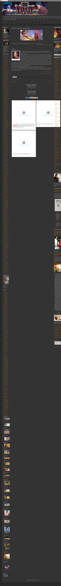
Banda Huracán (6, 69)
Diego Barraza (6, 98)
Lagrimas (56, 110)
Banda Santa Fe (6, 73)
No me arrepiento (57, 136)
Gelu (55, 99)
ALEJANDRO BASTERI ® (25, 128)
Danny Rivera (6, 95)
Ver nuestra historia (6, 420)
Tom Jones (6, 255)
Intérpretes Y (6, 383)
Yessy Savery (6, 269)
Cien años (56, 69)
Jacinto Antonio (6, 136)
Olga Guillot (6, 197)
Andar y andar (57, 65)
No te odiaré (56, 137)
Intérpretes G (6, 366)
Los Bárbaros (6, 159)
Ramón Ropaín (6, 223)
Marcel (5, 179)
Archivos (33, 24)
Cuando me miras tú (58, 71)
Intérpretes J (6, 368)
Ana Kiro (5, 62)
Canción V (6, 329)
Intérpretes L (6, 371)
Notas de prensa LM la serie (6, 397)
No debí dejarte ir (57, 135)
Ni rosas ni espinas (57, 134)
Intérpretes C (6, 359)
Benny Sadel (6, 74)
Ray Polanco (6, 232)
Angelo (5, 66)
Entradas (56, 342)
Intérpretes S (6, 378)
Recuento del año (6, 477)
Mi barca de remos (57, 120)
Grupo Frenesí (6, 127)
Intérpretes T (6, 379)
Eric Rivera (6, 115)
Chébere (5, 83)
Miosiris (5, 194)
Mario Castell (6, 188)
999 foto (5, 294)
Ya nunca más (57, 170)
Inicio (32, 81)
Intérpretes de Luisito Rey (17, 78)
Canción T (5, 326)
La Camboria (6, 148)
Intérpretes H (6, 367)
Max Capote (6, 190)
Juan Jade (5, 140)
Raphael (5, 224)
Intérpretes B (6, 358)
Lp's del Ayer (6, 170)
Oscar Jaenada (6, 211)
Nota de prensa (6, 387)
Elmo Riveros (6, 109)
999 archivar (6, 292)
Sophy (5, 251)
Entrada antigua (49, 81)
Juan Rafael (6, 141)
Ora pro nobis (57, 141)
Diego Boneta (6, 99)
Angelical (56, 66)
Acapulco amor (57, 60)
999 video (5, 301)
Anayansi (5, 63)
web (5, 411)
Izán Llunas (6, 135)
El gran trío (6, 108)
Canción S (5, 325)
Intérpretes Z (6, 384)
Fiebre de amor (57, 94)
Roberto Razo (6, 236)
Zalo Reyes (6, 272)
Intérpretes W (6, 382)
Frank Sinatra (6, 122)
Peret (5, 216)
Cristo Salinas (6, 89)
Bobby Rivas (6, 76)
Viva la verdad (57, 169)
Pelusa (5, 213)
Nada (55, 130)
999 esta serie (6, 293)
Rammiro (5, 218)
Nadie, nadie (56, 131)
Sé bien (56, 146)
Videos (5, 410)
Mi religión (56, 125)
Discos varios (6, 349)
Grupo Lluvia (6, 128)
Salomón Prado (6, 246)
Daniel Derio (6, 92)
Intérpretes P (6, 376)
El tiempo (56, 88)
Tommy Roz (6, 256)
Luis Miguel (22, 24)
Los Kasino (6, 166)
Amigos (56, 64)
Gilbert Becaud (6, 123)
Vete (55, 168)
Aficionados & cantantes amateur (6, 56)
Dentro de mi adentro (58, 75)
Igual (55, 106)
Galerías (5, 350)
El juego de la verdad (58, 83)
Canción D (6, 308)
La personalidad (57, 109)
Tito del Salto (6, 252)
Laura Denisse (6, 153)
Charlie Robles (6, 82)
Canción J (5, 315)
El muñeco (56, 87)
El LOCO (56, 86)
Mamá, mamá (57, 115)
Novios (56, 140)
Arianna (5, 68)
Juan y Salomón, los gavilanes (6, 143)
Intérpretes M (6, 372)
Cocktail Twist (57, 70)
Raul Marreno (6, 225)
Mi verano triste (57, 126)
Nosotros (36, 24)
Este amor (56, 92)
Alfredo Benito (6, 61)
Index (5, 353)
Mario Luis (6, 189)
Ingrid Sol (5, 134)
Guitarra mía (56, 100)
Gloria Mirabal (6, 124)
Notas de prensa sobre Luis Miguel (6, 400)
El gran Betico (6, 107)
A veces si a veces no (58, 59)
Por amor (56, 142)
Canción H (6, 313)
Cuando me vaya (57, 72)
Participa (5, 405)
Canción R (6, 324)
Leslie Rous (6, 154)
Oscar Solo (6, 212)
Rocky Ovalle (6, 239)
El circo (56, 81)
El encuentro (56, 82)
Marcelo (5, 180)
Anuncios (40, 24)
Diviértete (56, 77)
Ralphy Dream (6, 217)
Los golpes (6, 165)
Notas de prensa (28, 24)
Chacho (5, 81)
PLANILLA (6, 409)
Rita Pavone (6, 233)
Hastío (56, 101)
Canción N (6, 319)
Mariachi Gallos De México (5, 186)
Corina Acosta (6, 88)
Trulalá (5, 259)
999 (5, 291)
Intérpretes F (6, 365)
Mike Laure (6, 193)
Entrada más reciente (15, 81)
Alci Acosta (6, 58)
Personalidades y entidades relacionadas (6, 407)
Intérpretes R (6, 377)
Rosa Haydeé (6, 243)
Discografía (13, 24)
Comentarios (57, 343)
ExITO (56, 93)
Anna (5, 67)
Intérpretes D (6, 360)
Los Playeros (6, 169)
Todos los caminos (57, 165)
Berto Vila (5, 75)
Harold (5, 131)
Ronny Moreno (6, 242)
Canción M (6, 318)
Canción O (6, 320)
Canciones (9, 24)
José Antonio (6, 139)
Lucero (5, 171)
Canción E (5, 309)
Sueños (56, 160)
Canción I (5, 314)
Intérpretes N (6, 373)
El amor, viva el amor (58, 80)
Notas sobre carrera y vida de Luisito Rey (6, 403)
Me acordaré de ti (57, 117)
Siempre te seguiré (57, 154)
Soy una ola (56, 159)
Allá (55, 61)
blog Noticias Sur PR (49, 71)
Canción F (5, 310)
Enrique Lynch (6, 114)
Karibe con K (6, 145)
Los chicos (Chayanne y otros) (6, 161)
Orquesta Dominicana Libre (6, 203)
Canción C (6, 307)
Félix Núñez (6, 121)
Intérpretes (18, 24)
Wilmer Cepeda (6, 268)
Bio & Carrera (5, 24)
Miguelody (6, 191)
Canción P (5, 321)
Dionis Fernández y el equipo (6, 104)
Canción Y (6, 330)
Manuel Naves (6, 178)
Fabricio (5, 118)
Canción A (6, 304)
